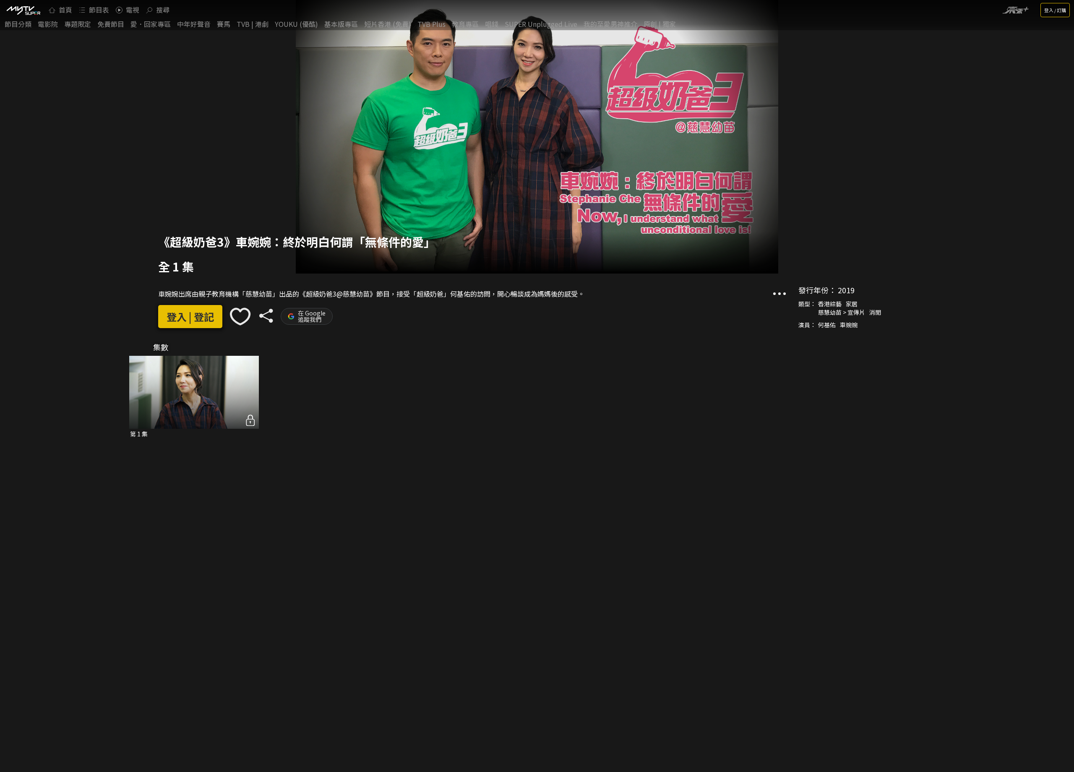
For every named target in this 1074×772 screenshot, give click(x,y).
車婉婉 (849, 325)
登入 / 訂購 (1055, 10)
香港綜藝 (830, 304)
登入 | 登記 (190, 316)
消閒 (875, 312)
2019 (846, 289)
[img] (23, 10)
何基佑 (827, 325)
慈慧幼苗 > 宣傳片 (841, 312)
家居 (852, 304)
